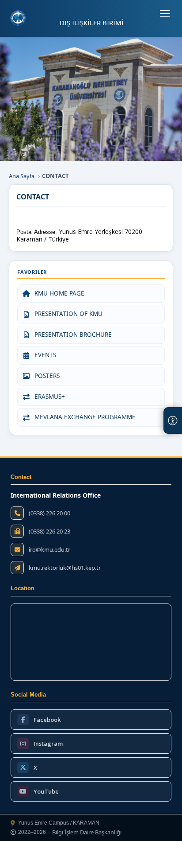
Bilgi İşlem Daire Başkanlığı (86, 832)
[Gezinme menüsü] (165, 14)
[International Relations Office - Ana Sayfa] (18, 18)
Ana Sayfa (21, 176)
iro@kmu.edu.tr (49, 549)
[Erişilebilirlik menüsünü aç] (172, 420)
